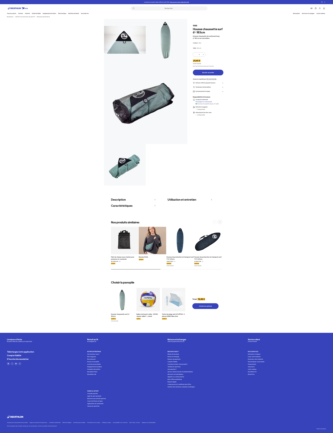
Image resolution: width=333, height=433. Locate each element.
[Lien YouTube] (16, 363)
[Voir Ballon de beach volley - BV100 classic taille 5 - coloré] (148, 299)
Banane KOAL (143, 257)
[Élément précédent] (215, 222)
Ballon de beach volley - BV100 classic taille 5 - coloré (147, 315)
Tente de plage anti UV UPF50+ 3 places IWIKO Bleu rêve (173, 315)
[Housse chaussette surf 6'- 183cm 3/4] (145, 102)
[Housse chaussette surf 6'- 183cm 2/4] (125, 40)
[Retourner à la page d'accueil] (18, 8)
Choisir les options (205, 306)
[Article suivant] (220, 222)
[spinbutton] (199, 54)
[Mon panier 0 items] (324, 8)
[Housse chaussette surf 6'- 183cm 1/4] (166, 40)
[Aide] (316, 8)
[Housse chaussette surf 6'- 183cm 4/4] (125, 165)
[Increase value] (203, 54)
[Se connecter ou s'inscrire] (320, 8)
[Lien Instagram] (19, 363)
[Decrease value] (195, 54)
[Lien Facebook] (8, 363)
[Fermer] (324, 2)
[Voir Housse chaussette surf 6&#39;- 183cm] (122, 299)
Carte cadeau (320, 13)
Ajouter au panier (208, 72)
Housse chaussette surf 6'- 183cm (120, 315)
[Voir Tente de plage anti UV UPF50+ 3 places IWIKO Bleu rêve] (173, 299)
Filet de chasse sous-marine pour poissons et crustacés (123, 258)
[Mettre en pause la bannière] (322, 2)
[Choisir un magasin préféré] (311, 8)
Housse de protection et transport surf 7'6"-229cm (180, 258)
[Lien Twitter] (12, 363)
